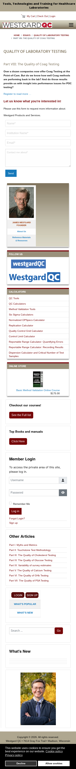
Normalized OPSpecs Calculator (27, 320)
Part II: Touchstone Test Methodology (30, 550)
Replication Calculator (21, 325)
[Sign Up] (32, 595)
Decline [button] (20, 763)
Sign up (13, 522)
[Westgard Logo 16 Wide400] (27, 25)
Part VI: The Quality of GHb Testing (28, 575)
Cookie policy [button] (54, 751)
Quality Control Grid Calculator (26, 330)
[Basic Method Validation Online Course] (38, 378)
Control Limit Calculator (22, 336)
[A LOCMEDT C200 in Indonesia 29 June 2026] (38, 661)
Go (59, 630)
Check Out (42, 16)
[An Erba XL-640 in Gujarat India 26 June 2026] (38, 664)
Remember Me (21, 503)
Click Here (18, 441)
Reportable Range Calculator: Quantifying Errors (36, 341)
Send (11, 173)
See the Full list (21, 415)
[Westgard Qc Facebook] (38, 264)
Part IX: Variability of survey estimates (30, 565)
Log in (15, 511)
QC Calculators (17, 303)
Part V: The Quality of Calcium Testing (30, 570)
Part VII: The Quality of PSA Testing (29, 580)
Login (52, 16)
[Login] (18, 595)
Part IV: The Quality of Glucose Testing (30, 560)
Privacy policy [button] (14, 755)
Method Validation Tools (22, 309)
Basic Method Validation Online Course (38, 390)
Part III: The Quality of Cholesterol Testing (32, 555)
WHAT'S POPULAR (25, 604)
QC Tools (14, 298)
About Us (21, 231)
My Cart (31, 16)
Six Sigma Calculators (21, 314)
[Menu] (71, 25)
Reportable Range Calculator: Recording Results (36, 347)
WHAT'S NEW (25, 612)
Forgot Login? (17, 518)
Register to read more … (17, 93)
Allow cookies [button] (53, 763)
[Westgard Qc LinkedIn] (38, 277)
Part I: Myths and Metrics (23, 545)
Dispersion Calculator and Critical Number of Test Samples (36, 354)
